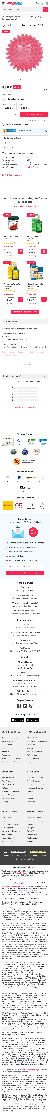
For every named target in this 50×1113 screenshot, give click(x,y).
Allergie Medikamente (35, 777)
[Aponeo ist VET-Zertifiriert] (43, 442)
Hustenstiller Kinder (9, 838)
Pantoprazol (31, 828)
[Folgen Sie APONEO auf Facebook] (19, 705)
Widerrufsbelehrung (18, 852)
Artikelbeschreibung (12, 321)
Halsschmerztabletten (10, 824)
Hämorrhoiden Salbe (34, 751)
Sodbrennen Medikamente (37, 741)
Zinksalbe (30, 824)
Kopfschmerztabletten (10, 738)
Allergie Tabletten (33, 781)
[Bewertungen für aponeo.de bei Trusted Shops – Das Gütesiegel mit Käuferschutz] (8, 442)
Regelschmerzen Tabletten (12, 758)
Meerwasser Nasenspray (11, 831)
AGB (5, 852)
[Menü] (3, 3)
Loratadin (30, 798)
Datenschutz (21, 855)
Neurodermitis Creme (35, 821)
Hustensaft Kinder (9, 841)
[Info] (46, 130)
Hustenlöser (6, 821)
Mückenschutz (32, 834)
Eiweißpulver (7, 781)
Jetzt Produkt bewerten (25, 407)
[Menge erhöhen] (15, 115)
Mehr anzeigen (25, 364)
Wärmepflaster (32, 738)
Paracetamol (6, 755)
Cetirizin (30, 791)
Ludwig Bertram (33, 167)
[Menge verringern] (4, 115)
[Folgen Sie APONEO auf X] (25, 705)
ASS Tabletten (7, 745)
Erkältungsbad (7, 828)
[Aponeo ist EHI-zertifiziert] (20, 442)
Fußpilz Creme (32, 831)
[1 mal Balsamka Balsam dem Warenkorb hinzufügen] (20, 251)
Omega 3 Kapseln (8, 795)
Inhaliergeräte (7, 834)
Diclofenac (6, 748)
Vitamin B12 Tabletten (10, 791)
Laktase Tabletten (8, 798)
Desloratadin (31, 802)
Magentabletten (33, 758)
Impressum (8, 855)
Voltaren (30, 748)
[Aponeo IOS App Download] (17, 720)
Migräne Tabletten (8, 741)
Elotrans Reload (8, 777)
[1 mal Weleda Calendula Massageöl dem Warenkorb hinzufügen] (20, 299)
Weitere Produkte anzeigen (25, 311)
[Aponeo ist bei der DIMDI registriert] (31, 442)
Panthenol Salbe (33, 838)
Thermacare (31, 745)
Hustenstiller (7, 817)
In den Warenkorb (34, 114)
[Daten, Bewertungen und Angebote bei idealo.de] (25, 451)
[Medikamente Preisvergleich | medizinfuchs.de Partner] (36, 451)
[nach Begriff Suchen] (45, 9)
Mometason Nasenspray (36, 788)
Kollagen (5, 788)
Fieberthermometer (34, 817)
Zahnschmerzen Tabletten (11, 762)
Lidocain (30, 762)
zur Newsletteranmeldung (25, 573)
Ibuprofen (5, 751)
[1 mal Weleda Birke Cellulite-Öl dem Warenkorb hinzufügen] (44, 251)
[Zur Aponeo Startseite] (15, 3)
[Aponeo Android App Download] (32, 720)
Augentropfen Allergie (35, 784)
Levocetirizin (31, 795)
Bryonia (30, 841)
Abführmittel (32, 755)
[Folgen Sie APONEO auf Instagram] (31, 705)
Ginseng (5, 802)
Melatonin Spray (8, 784)
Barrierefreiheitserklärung (25, 859)
